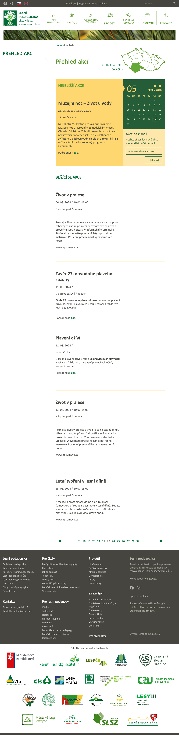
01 (79, 541)
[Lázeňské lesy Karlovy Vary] (72, 720)
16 (160, 109)
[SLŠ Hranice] (154, 661)
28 (149, 119)
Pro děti (94, 558)
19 (139, 114)
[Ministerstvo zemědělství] (20, 661)
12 (139, 109)
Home (59, 45)
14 (149, 109)
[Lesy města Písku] (96, 700)
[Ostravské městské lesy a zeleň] (146, 700)
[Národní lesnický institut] (58, 660)
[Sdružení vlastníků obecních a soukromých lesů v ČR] (89, 680)
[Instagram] (11, 3)
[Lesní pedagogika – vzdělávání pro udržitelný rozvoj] (72, 18)
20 (144, 114)
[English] (25, 3)
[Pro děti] (109, 18)
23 (160, 114)
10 (128, 109)
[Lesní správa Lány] (143, 720)
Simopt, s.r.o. (146, 633)
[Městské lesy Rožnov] (29, 700)
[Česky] (18, 3)
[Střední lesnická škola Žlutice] (105, 720)
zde (76, 152)
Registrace (84, 3)
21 (149, 114)
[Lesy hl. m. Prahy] (66, 680)
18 (133, 114)
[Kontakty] (166, 18)
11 (133, 109)
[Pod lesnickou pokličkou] (90, 18)
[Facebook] (5, 3)
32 (137, 541)
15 (154, 109)
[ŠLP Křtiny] (115, 680)
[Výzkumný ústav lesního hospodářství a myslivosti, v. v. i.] (49, 700)
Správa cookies (139, 596)
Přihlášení (71, 3)
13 (144, 109)
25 (133, 119)
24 (128, 119)
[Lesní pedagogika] (53, 18)
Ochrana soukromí (156, 607)
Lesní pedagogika (15, 558)
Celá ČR (117, 69)
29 (154, 119)
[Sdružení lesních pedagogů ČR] (122, 660)
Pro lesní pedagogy (55, 601)
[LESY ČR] (96, 660)
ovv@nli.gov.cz (147, 578)
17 (128, 114)
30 (160, 119)
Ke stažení (96, 594)
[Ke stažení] (147, 18)
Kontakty (9, 601)
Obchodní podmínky (142, 611)
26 (139, 119)
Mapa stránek (99, 3)
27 (144, 119)
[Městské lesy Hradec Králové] (119, 700)
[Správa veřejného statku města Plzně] (72, 700)
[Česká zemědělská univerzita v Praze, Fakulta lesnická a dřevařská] (155, 680)
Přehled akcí (18, 53)
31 (128, 123)
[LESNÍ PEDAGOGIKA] (21, 18)
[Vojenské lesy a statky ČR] (17, 680)
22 (154, 114)
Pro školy (48, 558)
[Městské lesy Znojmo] (38, 720)
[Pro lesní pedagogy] (128, 18)
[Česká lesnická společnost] (42, 680)
